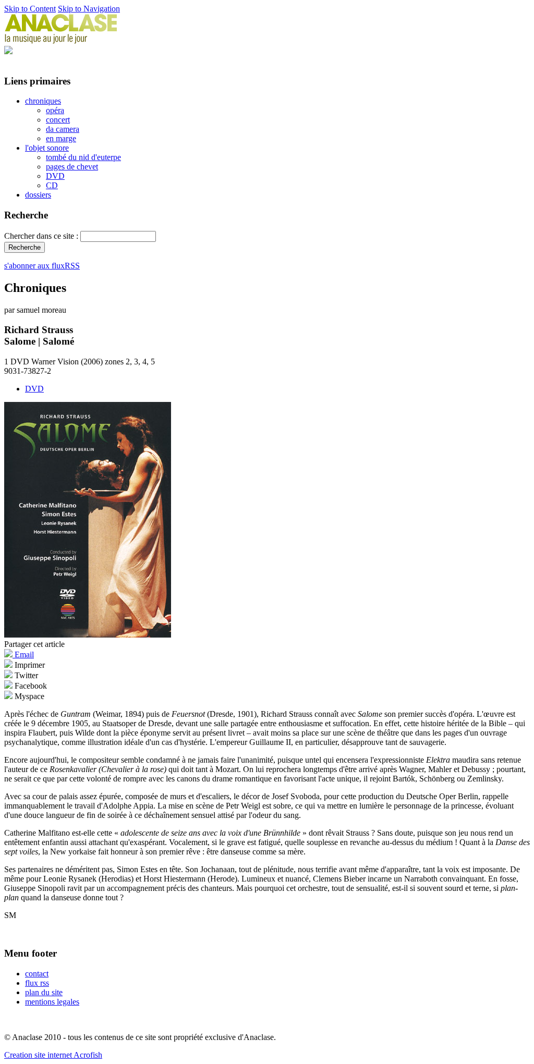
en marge (61, 138)
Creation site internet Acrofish (53, 1054)
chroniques (43, 100)
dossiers (38, 194)
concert (58, 119)
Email (23, 654)
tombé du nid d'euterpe (83, 157)
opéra (55, 110)
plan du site (44, 992)
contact (36, 973)
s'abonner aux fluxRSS (42, 265)
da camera (62, 129)
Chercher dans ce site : (42, 235)
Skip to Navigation (89, 8)
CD (52, 185)
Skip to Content (30, 8)
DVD (55, 176)
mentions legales (52, 1001)
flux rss (37, 983)
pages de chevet (72, 166)
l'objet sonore (47, 147)
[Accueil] (61, 40)
